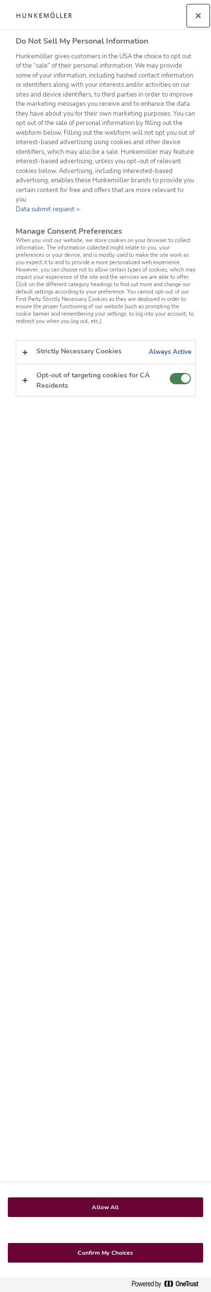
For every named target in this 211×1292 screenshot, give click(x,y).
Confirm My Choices (105, 1253)
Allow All (105, 1207)
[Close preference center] (198, 15)
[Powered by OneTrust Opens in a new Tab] (169, 1284)
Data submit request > (48, 209)
